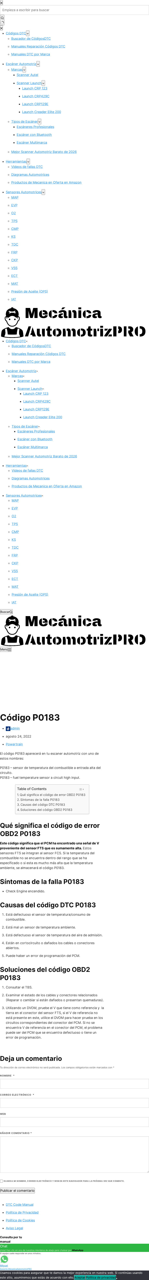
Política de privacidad (101, 1277)
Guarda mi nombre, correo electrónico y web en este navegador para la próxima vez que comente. (64, 1181)
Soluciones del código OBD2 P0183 (46, 810)
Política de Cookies (20, 1220)
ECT (15, 579)
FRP (15, 555)
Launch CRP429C (37, 401)
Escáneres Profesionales (36, 431)
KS (14, 540)
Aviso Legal (14, 1228)
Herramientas (16, 466)
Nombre (7, 1075)
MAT (15, 587)
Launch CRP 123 (35, 393)
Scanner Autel (28, 381)
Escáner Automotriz (21, 371)
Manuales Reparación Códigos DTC (39, 354)
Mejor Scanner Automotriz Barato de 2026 (44, 456)
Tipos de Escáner (25, 426)
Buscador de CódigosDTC (31, 346)
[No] (116, 1278)
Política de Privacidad (22, 1212)
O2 (14, 516)
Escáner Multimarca (32, 447)
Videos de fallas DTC (27, 470)
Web (3, 1113)
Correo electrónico (17, 1094)
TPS (15, 524)
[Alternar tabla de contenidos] (81, 789)
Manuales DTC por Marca (31, 362)
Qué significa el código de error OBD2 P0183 (52, 795)
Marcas (17, 376)
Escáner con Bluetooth (35, 439)
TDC (15, 547)
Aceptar (79, 1277)
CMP (15, 532)
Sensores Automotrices (24, 495)
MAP (15, 500)
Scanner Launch (29, 389)
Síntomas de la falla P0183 (40, 800)
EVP (15, 508)
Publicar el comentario (17, 1190)
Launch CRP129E (36, 409)
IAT (14, 602)
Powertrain (14, 744)
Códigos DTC (16, 341)
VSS (15, 571)
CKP (15, 563)
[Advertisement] (74, 679)
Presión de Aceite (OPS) (30, 594)
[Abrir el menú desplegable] (27, 342)
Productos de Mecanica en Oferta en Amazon (47, 486)
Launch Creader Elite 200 (42, 417)
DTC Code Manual (19, 1205)
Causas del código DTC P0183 (43, 804)
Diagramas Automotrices (31, 478)
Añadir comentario (16, 1133)
